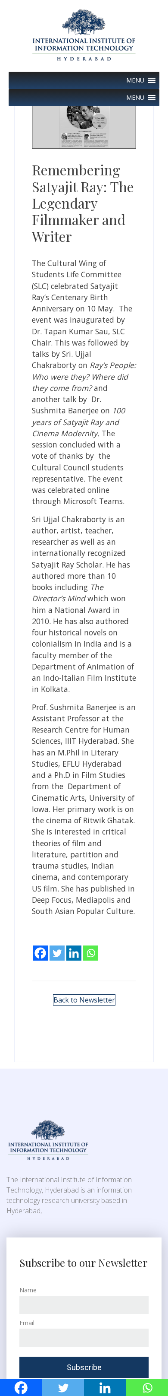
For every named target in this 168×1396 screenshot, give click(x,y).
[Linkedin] (73, 947)
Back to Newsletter (84, 1000)
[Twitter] (57, 947)
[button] (135, 80)
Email (26, 1323)
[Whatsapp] (90, 947)
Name (28, 1290)
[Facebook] (40, 947)
